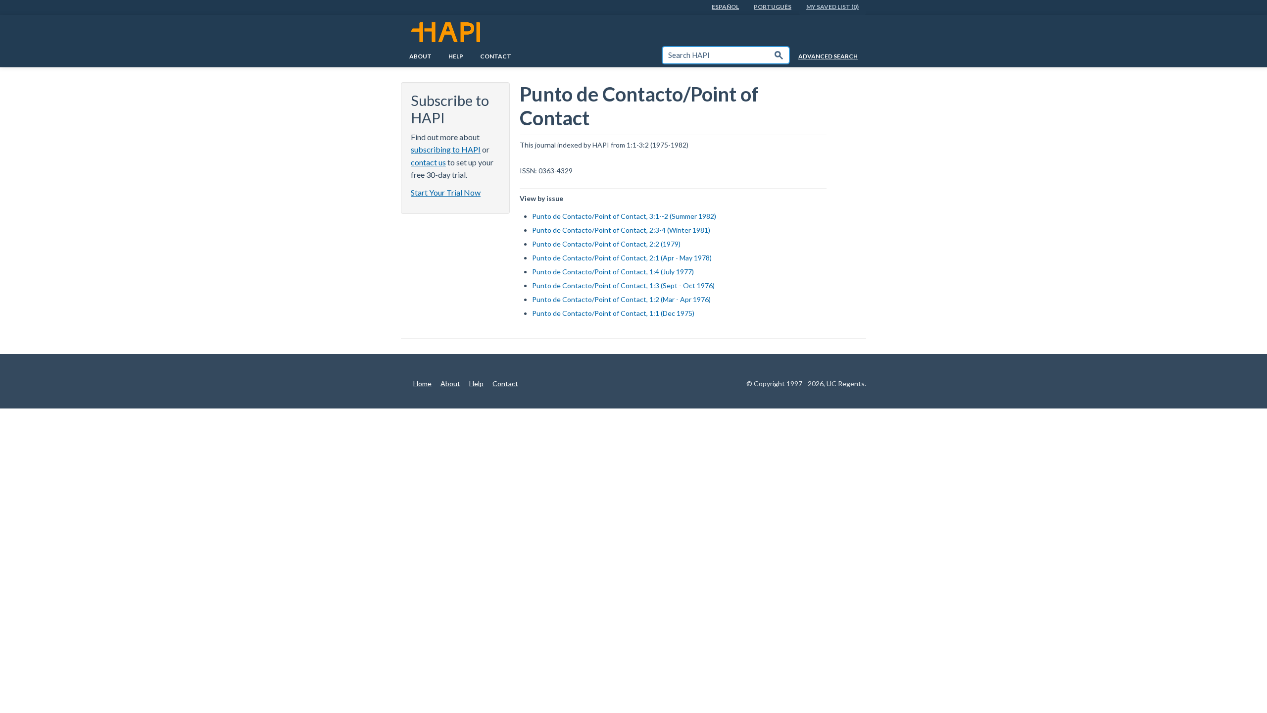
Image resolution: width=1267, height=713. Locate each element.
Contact (495, 56)
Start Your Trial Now (446, 192)
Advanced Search (828, 56)
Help (455, 56)
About (420, 56)
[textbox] (716, 55)
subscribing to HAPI (446, 149)
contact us (428, 162)
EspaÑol (725, 6)
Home (422, 383)
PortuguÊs (772, 6)
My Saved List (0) (832, 6)
